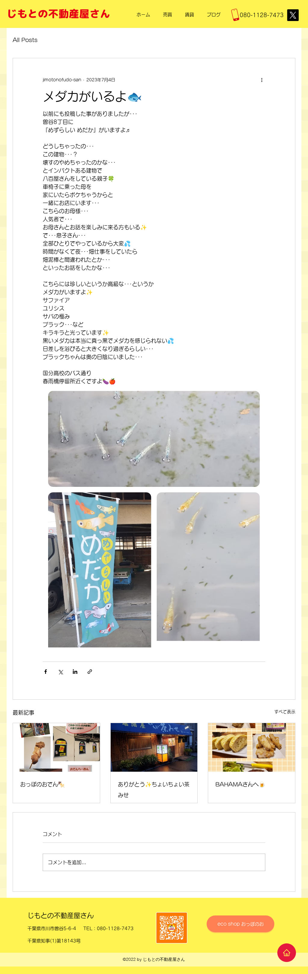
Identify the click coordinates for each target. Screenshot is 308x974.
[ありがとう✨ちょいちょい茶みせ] (154, 747)
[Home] (286, 952)
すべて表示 (284, 712)
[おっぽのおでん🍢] (56, 747)
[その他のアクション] (261, 79)
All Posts (25, 40)
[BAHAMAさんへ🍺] (251, 747)
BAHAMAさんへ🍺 (240, 784)
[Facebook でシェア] (45, 671)
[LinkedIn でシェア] (75, 671)
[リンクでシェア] (90, 671)
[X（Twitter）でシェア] (60, 671)
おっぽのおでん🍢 (42, 784)
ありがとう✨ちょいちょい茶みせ (153, 790)
